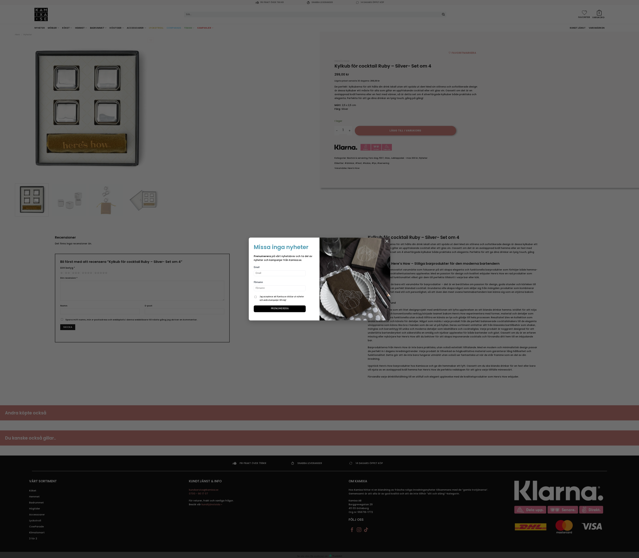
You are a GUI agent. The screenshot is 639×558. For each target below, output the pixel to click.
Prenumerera (280, 308)
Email (256, 267)
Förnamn (258, 282)
